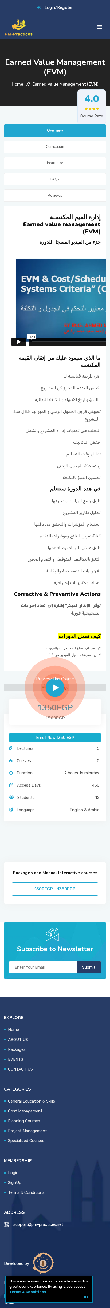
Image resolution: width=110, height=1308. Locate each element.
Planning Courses (24, 1121)
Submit (88, 967)
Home (17, 84)
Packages (17, 1049)
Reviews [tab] (55, 195)
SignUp (14, 1182)
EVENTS (15, 1059)
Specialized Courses (26, 1140)
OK (86, 1297)
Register (65, 7)
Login (50, 7)
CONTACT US (20, 1069)
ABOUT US (18, 1039)
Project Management (27, 1130)
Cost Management (25, 1111)
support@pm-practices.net (38, 1224)
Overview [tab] (55, 130)
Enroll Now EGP (55, 737)
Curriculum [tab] (55, 146)
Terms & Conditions (27, 1292)
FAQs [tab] (55, 179)
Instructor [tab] (55, 162)
